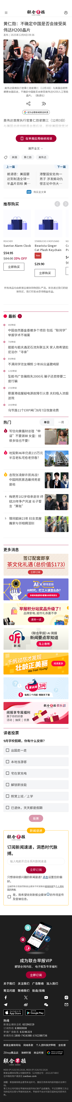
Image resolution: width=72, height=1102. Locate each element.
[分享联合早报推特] (26, 997)
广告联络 (38, 983)
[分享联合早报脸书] (5, 997)
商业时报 (39, 1052)
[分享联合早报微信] (46, 1004)
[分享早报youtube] (46, 997)
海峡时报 (26, 1052)
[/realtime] (20, 316)
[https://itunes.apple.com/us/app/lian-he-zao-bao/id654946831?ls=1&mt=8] (13, 1013)
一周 (61, 422)
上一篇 (10, 167)
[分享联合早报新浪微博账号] (26, 1004)
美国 (14, 157)
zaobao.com (30, 1075)
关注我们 (23, 983)
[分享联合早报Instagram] (66, 997)
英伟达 (42, 157)
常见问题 (9, 990)
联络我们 (23, 990)
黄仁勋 (28, 157)
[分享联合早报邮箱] (66, 1004)
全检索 (62, 1045)
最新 (12, 316)
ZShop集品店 (10, 1052)
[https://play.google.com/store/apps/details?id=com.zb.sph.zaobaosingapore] (35, 1013)
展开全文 (34, 148)
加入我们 (52, 983)
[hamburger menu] (6, 12)
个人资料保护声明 (46, 1045)
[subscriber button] (66, 12)
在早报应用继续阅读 (39, 138)
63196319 (28, 1024)
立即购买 (14, 267)
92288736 (41, 1035)
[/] (36, 12)
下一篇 (61, 167)
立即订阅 (36, 975)
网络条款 (28, 1045)
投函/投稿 (38, 990)
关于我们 (9, 983)
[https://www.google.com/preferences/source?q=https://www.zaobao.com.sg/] (55, 1052)
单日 (47, 422)
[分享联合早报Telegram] (5, 1004)
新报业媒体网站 (12, 1045)
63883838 (21, 1028)
